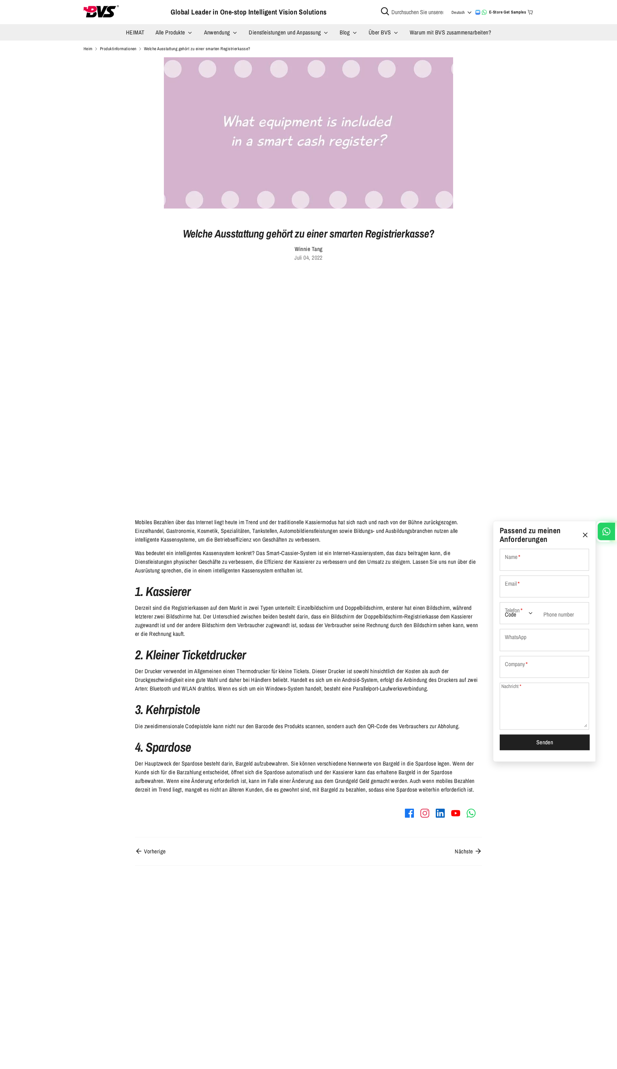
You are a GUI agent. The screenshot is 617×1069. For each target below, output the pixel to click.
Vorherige (154, 851)
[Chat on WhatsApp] (484, 12)
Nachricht (511, 686)
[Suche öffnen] (385, 11)
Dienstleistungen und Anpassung (285, 32)
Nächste (464, 851)
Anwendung (218, 32)
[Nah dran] (585, 535)
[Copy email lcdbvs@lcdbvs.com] (478, 12)
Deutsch (458, 12)
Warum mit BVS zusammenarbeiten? (450, 32)
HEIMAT (135, 32)
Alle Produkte (171, 32)
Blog (345, 32)
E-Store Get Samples (507, 12)
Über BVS (380, 32)
